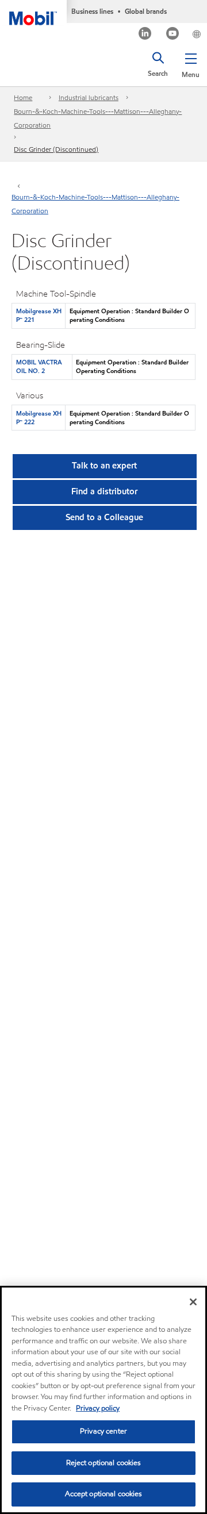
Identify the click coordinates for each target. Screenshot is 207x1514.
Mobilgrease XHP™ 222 (39, 417)
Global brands (146, 11)
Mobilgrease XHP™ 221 (39, 315)
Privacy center (103, 1431)
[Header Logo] (33, 12)
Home (23, 97)
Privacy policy (98, 1408)
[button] (190, 63)
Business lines (92, 11)
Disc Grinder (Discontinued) (56, 149)
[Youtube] (173, 35)
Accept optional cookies (104, 1494)
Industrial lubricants (88, 97)
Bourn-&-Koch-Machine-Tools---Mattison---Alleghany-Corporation (98, 118)
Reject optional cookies (103, 1463)
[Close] (193, 1302)
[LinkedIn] (145, 35)
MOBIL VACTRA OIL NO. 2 (39, 366)
